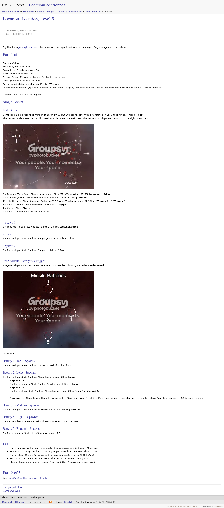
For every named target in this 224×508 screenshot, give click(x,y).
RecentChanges (46, 11)
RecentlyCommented (70, 11)
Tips (5, 443)
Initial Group (11, 110)
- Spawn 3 (9, 245)
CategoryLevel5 (12, 491)
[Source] (7, 502)
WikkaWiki (218, 506)
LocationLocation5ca (47, 5)
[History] (20, 502)
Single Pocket (13, 101)
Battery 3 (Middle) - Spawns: (21, 405)
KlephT (68, 502)
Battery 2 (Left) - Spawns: (19, 372)
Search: (108, 11)
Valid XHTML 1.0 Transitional (178, 506)
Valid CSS (197, 506)
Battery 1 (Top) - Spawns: (19, 360)
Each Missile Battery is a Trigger (24, 261)
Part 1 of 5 (12, 54)
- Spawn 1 (9, 222)
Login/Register (93, 11)
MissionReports (10, 11)
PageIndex (28, 11)
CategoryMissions (13, 487)
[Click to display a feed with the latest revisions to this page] (50, 502)
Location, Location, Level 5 (28, 18)
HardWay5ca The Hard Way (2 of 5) (28, 478)
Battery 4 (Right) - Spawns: (20, 416)
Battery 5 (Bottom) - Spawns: (21, 428)
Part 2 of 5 (12, 472)
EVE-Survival (14, 5)
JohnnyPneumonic (29, 47)
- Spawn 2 (9, 234)
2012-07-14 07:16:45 (39, 502)
